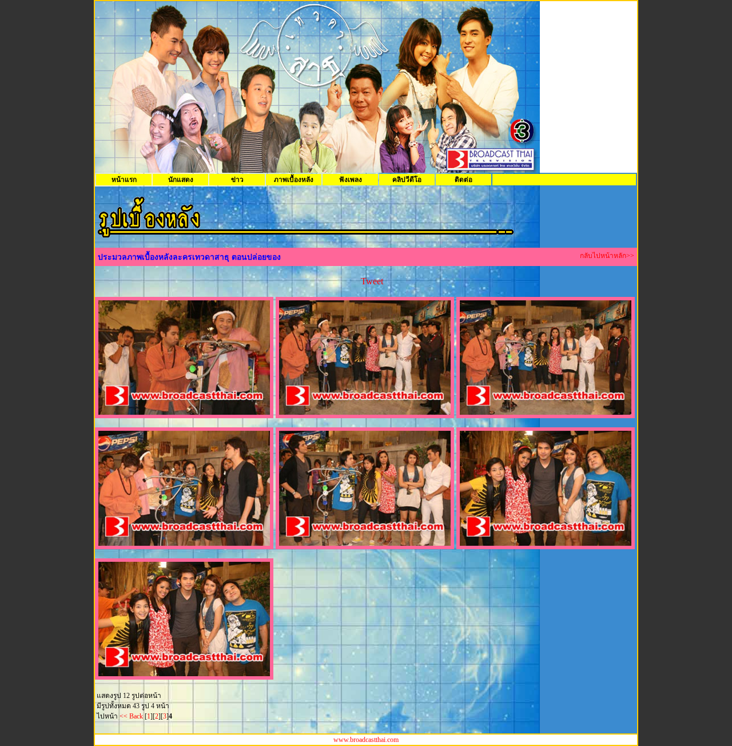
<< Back (131, 716)
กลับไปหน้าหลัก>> (607, 256)
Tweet (372, 281)
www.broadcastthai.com (366, 740)
